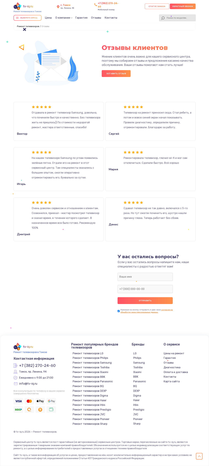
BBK (135, 376)
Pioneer (138, 419)
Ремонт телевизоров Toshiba (91, 367)
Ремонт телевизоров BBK (89, 376)
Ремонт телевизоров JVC (89, 414)
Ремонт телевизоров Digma (90, 395)
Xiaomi (137, 372)
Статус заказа (157, 6)
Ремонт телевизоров (28, 26)
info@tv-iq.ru (28, 383)
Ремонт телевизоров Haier (89, 400)
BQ (135, 386)
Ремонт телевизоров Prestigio (92, 409)
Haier (136, 400)
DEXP (136, 390)
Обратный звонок (182, 6)
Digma (137, 395)
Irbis (135, 404)
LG (135, 353)
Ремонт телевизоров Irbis (89, 404)
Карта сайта (172, 381)
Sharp (136, 423)
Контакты (111, 17)
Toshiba (138, 367)
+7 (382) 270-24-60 (37, 365)
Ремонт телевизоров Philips (90, 357)
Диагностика (172, 367)
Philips (137, 357)
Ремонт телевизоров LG (88, 353)
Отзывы (96, 17)
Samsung (139, 362)
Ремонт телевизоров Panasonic (93, 381)
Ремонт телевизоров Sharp (90, 423)
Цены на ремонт (174, 353)
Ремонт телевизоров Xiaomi (90, 372)
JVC (135, 414)
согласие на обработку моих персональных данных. (147, 311)
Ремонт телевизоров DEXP (90, 390)
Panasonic (139, 381)
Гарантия (81, 17)
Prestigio (138, 409)
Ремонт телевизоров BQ (88, 386)
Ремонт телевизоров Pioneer (91, 419)
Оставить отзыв (116, 73)
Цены (48, 17)
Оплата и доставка (176, 372)
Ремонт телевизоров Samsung (92, 362)
